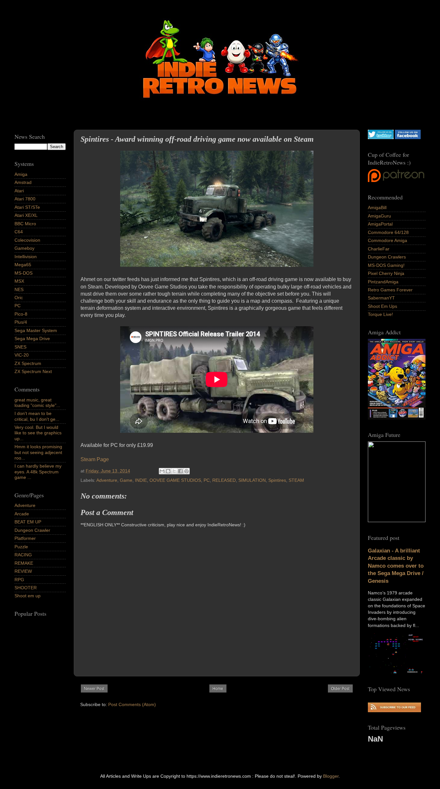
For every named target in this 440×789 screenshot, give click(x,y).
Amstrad (23, 182)
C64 (18, 231)
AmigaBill (377, 207)
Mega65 (22, 264)
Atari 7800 (24, 198)
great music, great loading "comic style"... (37, 402)
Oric (18, 297)
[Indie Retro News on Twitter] (381, 137)
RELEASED (224, 480)
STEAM (296, 480)
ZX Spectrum (27, 363)
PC (207, 480)
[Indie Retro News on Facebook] (408, 137)
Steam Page (95, 459)
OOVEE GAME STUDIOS (175, 480)
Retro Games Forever (390, 289)
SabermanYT (381, 297)
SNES (20, 346)
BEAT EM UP (27, 521)
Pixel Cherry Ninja (386, 273)
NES (19, 289)
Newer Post (94, 688)
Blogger (331, 776)
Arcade (21, 513)
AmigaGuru (379, 215)
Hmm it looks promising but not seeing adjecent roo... (38, 452)
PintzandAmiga (383, 281)
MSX (19, 281)
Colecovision (27, 240)
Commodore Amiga (387, 240)
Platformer (25, 538)
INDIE (141, 480)
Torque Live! (380, 314)
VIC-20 (21, 355)
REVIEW (23, 571)
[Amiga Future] (397, 417)
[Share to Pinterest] (186, 471)
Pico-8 (20, 314)
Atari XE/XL (26, 215)
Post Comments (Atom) (132, 704)
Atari (19, 190)
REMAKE (23, 563)
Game (126, 480)
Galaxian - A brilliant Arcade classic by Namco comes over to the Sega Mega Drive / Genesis (396, 566)
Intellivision (25, 256)
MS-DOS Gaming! (386, 265)
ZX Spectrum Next (33, 371)
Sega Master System (35, 330)
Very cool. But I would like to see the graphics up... (38, 433)
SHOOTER (25, 587)
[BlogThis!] (168, 471)
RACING (23, 554)
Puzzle (21, 546)
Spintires (277, 480)
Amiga (20, 174)
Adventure (106, 480)
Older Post (340, 688)
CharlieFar (378, 248)
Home (218, 688)
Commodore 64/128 (388, 232)
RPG (19, 579)
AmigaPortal (380, 224)
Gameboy (24, 248)
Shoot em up (27, 595)
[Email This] (162, 471)
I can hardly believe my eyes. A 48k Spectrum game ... (38, 471)
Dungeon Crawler (32, 530)
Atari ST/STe (27, 207)
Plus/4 (20, 322)
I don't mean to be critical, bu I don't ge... (36, 416)
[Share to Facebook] (180, 471)
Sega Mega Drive (32, 338)
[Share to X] (174, 471)
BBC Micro (25, 223)
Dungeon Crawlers (387, 256)
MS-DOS (23, 273)
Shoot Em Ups (382, 306)
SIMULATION (252, 480)
